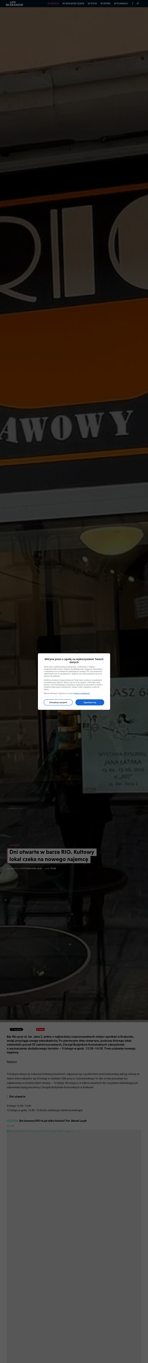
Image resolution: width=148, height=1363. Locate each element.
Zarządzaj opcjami (58, 702)
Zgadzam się (90, 702)
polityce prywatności (82, 693)
